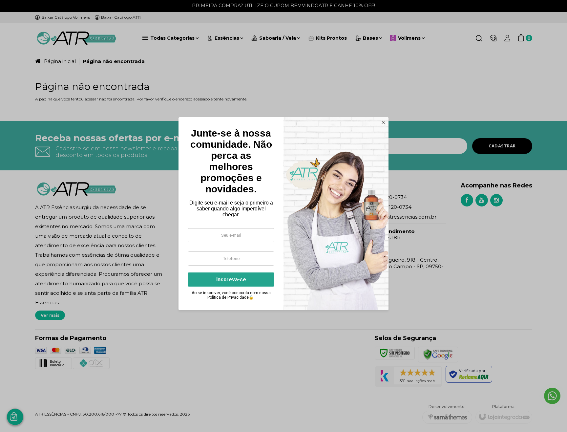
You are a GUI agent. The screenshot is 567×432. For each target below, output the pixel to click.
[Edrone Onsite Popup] (283, 216)
